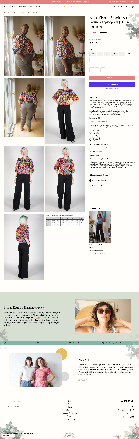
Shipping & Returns (69, 413)
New (5, 6)
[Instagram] (129, 401)
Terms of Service (69, 419)
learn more (83, 380)
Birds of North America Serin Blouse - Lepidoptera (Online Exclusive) (24, 13)
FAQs (110, 1)
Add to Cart (112, 78)
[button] (8, 435)
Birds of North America (96, 39)
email (38, 318)
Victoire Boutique (13, 433)
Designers (22, 6)
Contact (69, 410)
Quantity (92, 65)
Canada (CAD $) (123, 1)
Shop (69, 401)
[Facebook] (125, 401)
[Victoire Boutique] (69, 7)
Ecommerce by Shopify (27, 433)
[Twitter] (122, 401)
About (38, 6)
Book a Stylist (117, 7)
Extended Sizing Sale (57, 2)
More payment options (112, 89)
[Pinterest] (132, 401)
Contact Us (115, 1)
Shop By (13, 6)
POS (18, 433)
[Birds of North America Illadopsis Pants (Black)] (100, 227)
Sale (30, 6)
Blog (69, 404)
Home (5, 13)
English (131, 1)
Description (93, 97)
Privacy (69, 416)
